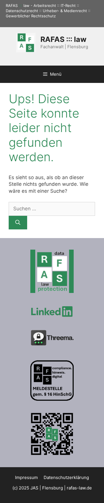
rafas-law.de (79, 488)
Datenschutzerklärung (66, 477)
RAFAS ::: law (63, 39)
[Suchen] (18, 223)
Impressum (26, 477)
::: (20, 5)
